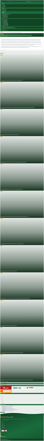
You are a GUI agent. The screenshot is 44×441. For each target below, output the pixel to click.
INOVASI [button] (3, 26)
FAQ (2, 426)
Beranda (2, 422)
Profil (2, 423)
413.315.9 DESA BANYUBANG (5, 25)
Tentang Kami (3, 4)
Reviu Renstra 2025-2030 (5, 17)
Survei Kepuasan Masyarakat (5, 30)
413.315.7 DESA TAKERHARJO (5, 24)
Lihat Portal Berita (2, 412)
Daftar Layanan (3, 10)
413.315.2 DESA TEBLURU (4, 21)
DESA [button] (2, 18)
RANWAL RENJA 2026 (4, 15)
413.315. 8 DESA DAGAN (4, 19)
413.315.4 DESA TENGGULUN (5, 22)
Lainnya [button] (3, 28)
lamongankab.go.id (8, 0)
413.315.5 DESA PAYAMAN (5, 23)
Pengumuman (3, 425)
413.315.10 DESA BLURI (4, 20)
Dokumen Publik (4, 11)
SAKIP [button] (2, 13)
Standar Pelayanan (4, 9)
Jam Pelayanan (3, 29)
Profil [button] (2, 3)
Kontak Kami (3, 6)
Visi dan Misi (3, 5)
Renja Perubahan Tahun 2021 (5, 16)
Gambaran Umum (4, 12)
